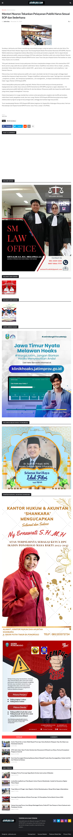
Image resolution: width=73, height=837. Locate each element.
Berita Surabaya (11, 10)
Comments (53, 737)
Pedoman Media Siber (55, 834)
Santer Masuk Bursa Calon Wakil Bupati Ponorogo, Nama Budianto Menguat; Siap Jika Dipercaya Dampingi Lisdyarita (39, 743)
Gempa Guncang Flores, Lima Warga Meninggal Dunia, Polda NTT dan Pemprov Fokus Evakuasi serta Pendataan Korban (40, 806)
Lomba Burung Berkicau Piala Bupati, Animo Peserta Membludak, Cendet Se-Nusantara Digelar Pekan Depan (39, 782)
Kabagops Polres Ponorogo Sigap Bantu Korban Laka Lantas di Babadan (32, 773)
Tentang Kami (31, 834)
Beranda (4, 10)
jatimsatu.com (12, 834)
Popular (19, 737)
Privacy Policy (67, 834)
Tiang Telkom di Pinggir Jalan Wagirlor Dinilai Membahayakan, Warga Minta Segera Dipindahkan (39, 789)
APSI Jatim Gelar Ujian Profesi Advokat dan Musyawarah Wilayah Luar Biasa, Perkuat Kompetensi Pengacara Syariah (40, 751)
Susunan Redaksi (42, 834)
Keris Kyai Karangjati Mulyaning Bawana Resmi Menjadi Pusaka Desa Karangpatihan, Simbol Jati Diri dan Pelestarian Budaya (41, 759)
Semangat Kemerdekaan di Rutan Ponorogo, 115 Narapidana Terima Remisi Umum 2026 (37, 797)
